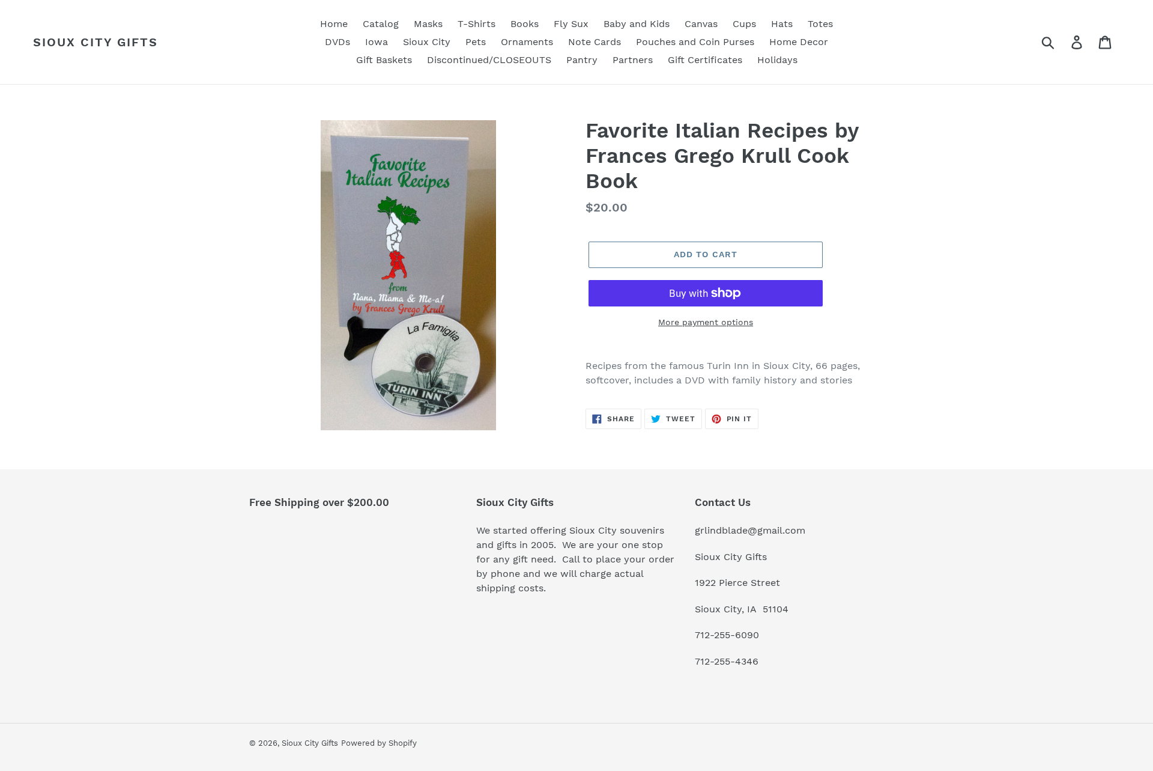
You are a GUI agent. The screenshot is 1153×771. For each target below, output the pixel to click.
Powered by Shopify (379, 743)
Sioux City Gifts (95, 42)
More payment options (705, 322)
